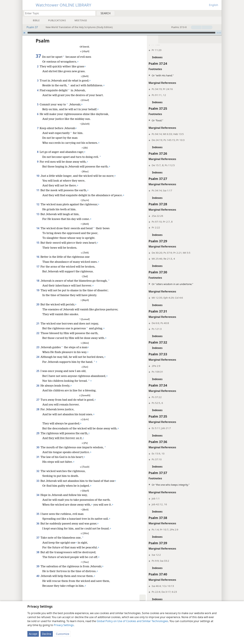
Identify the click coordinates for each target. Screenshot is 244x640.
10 (38, 176)
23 (38, 347)
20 (38, 304)
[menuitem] (218, 13)
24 (38, 357)
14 (38, 228)
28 (38, 409)
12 (38, 204)
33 (38, 481)
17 (38, 266)
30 (38, 447)
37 (38, 537)
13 (38, 214)
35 (38, 514)
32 (38, 471)
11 (38, 190)
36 (38, 523)
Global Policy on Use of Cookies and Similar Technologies (132, 621)
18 (38, 280)
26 (38, 385)
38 (38, 552)
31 (38, 457)
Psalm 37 (32, 27)
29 (38, 433)
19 (38, 290)
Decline (46, 634)
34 (38, 495)
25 (38, 371)
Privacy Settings (64, 625)
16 (38, 257)
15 (38, 242)
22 (38, 333)
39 (38, 566)
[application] (122, 32)
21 (38, 323)
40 (38, 576)
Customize (62, 634)
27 (38, 399)
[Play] (24, 32)
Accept (33, 634)
